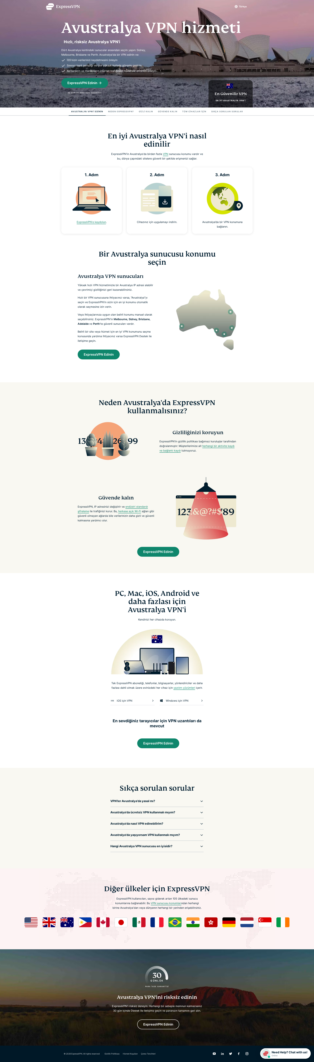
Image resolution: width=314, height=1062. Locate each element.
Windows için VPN (177, 700)
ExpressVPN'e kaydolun (91, 222)
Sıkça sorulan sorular (227, 111)
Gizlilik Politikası (112, 1054)
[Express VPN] (63, 6)
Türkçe (243, 6)
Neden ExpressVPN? (121, 111)
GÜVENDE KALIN (167, 111)
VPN (165, 154)
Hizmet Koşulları (130, 1054)
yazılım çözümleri (184, 687)
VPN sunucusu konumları (166, 903)
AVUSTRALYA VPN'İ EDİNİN (87, 111)
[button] (154, 801)
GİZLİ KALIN (146, 111)
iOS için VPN (124, 700)
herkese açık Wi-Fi (129, 511)
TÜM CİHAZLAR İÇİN (194, 111)
